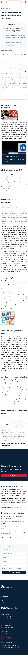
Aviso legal (4, 645)
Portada (2, 6)
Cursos (2, 594)
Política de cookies (13, 645)
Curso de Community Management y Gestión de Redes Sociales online (14, 87)
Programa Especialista (6, 625)
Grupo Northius (6, 568)
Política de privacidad (7, 647)
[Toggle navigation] (25, 2)
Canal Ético (4, 603)
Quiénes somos (4, 596)
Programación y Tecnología (7, 627)
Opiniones (3, 598)
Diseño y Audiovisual (6, 623)
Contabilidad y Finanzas (7, 621)
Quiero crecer (15, 572)
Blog (5, 6)
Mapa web (17, 647)
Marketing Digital (10, 6)
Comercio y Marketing (6, 618)
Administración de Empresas (8, 616)
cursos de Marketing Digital (17, 500)
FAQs (2, 600)
